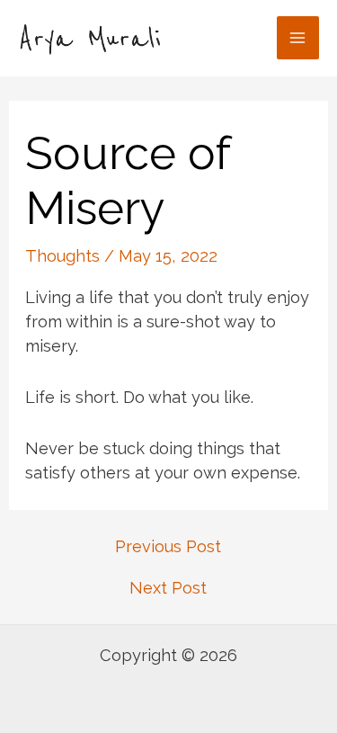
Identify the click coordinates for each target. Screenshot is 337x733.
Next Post (168, 588)
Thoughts (62, 255)
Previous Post (168, 547)
